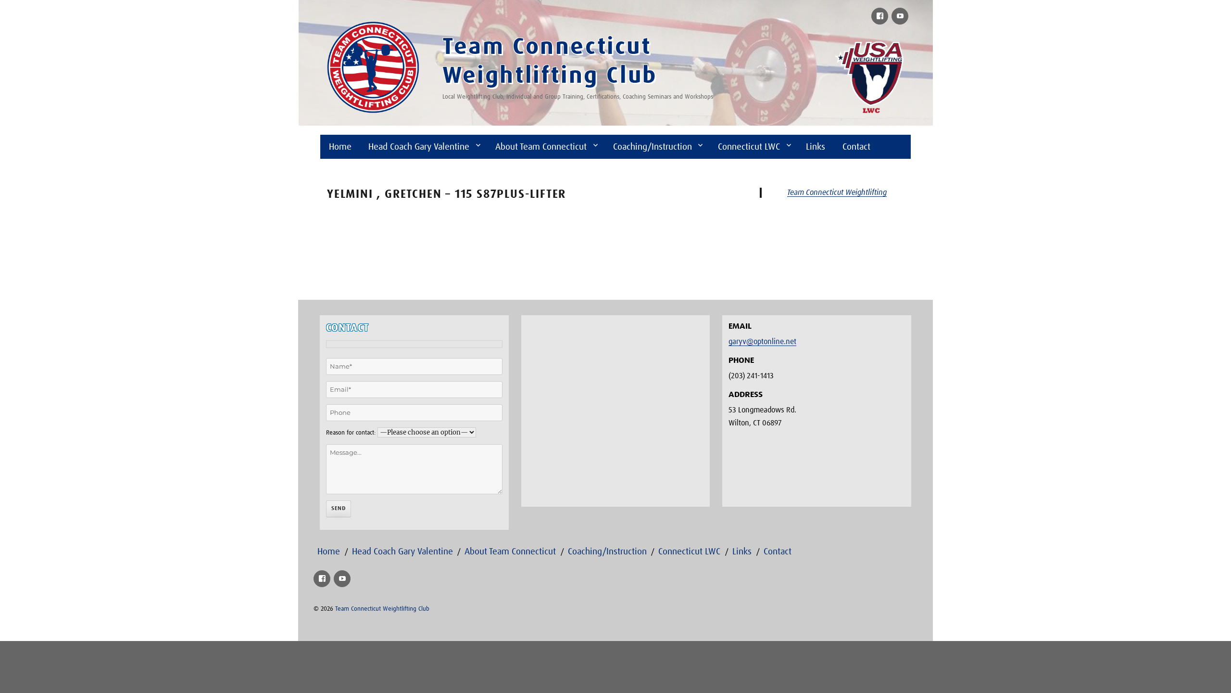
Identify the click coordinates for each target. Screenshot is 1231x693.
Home (340, 147)
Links (815, 147)
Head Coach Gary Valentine (418, 147)
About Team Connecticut (541, 147)
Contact (856, 147)
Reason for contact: (351, 433)
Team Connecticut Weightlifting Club (382, 609)
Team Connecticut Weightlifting (837, 192)
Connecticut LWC (749, 147)
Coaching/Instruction (652, 147)
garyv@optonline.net (762, 342)
